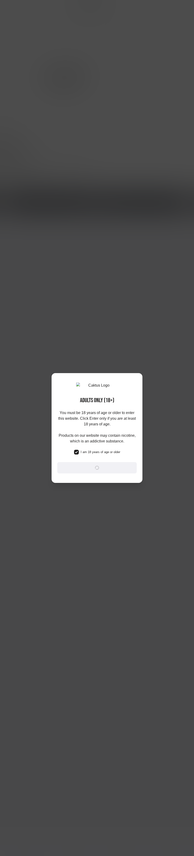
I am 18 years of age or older (100, 452)
